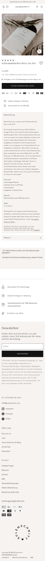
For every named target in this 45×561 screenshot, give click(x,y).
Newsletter (6, 451)
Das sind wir (6, 434)
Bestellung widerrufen (10, 492)
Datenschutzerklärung (19, 557)
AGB (31, 557)
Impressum (5, 557)
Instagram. (36, 230)
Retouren (5, 470)
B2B (3, 479)
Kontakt (5, 475)
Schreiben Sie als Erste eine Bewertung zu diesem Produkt (22, 257)
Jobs (3, 438)
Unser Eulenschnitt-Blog (11, 442)
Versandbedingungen (10, 483)
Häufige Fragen (8, 466)
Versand (12, 74)
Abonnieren (22, 354)
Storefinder (6, 447)
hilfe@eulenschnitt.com (11, 403)
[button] (37, 7)
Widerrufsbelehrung (10, 488)
